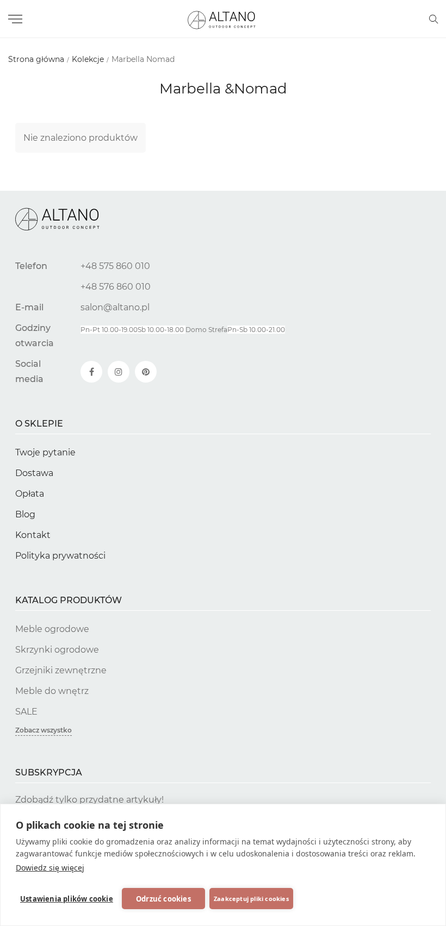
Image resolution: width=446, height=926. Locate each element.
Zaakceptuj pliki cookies (251, 898)
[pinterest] (146, 372)
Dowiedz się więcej (50, 867)
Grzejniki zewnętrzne (61, 670)
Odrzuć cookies (163, 899)
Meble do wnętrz (52, 691)
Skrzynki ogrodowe (57, 650)
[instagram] (118, 372)
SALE (26, 711)
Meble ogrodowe (52, 629)
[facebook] (91, 372)
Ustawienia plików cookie (66, 899)
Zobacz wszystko (43, 730)
